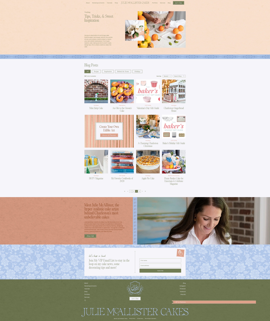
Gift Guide (148, 105)
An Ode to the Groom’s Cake (122, 109)
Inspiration (122, 105)
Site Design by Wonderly (150, 318)
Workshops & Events (98, 3)
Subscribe (160, 270)
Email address (145, 265)
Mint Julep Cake (96, 108)
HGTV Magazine (96, 178)
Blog (169, 3)
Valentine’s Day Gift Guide (148, 108)
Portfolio (155, 3)
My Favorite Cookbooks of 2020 (122, 180)
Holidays (96, 105)
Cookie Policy (140, 318)
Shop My (183, 294)
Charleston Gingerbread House (174, 109)
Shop (116, 3)
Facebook (183, 291)
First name (144, 260)
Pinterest (183, 289)
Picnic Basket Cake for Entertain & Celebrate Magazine (173, 181)
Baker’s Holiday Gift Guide (174, 143)
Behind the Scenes (174, 175)
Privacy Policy (132, 318)
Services (162, 3)
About (88, 3)
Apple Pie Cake (147, 178)
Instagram (183, 286)
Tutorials (109, 3)
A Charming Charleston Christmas (148, 144)
